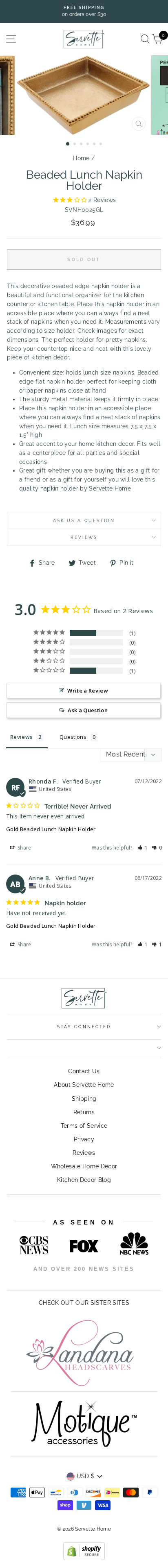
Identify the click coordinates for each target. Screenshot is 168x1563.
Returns (84, 1112)
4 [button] (88, 145)
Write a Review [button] (87, 690)
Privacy (84, 1139)
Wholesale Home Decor (84, 1166)
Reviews (84, 1153)
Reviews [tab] (21, 737)
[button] (143, 847)
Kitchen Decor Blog (84, 1180)
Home (81, 158)
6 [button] (101, 145)
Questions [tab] (73, 737)
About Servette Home (84, 1084)
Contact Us (83, 1071)
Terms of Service (84, 1125)
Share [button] (23, 847)
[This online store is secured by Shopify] (84, 1558)
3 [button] (82, 145)
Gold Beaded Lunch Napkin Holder (51, 829)
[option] (84, 11)
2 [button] (75, 145)
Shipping (84, 1098)
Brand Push (114, 1280)
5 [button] (95, 145)
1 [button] (68, 144)
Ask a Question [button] (88, 710)
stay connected (84, 1026)
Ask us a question (84, 520)
